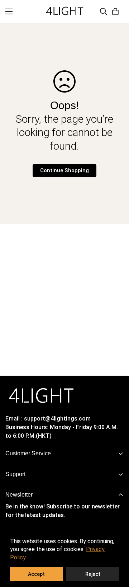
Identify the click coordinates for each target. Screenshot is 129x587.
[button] (115, 11)
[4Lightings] (64, 11)
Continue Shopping (64, 170)
